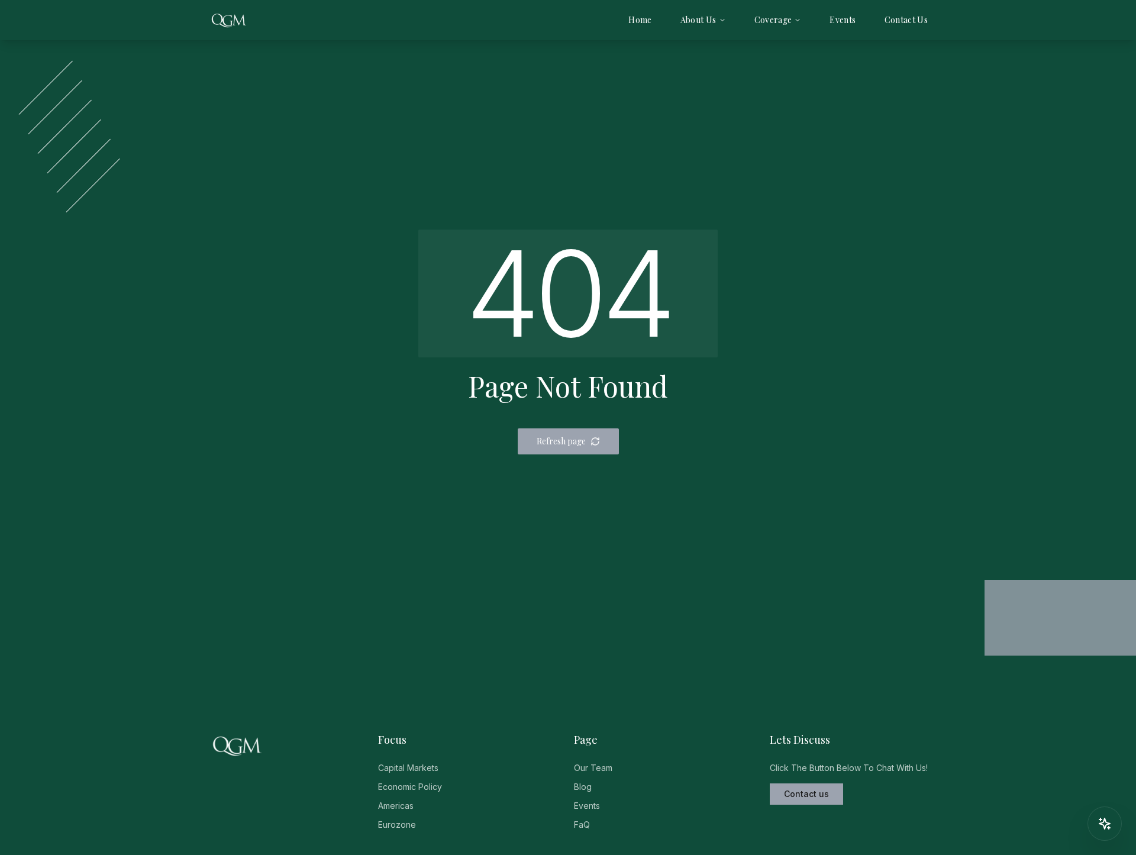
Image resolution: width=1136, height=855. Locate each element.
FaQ (582, 824)
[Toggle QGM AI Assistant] (1104, 823)
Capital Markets (408, 768)
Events (843, 19)
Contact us (806, 794)
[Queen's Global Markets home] (229, 20)
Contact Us (906, 19)
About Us (698, 19)
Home (639, 19)
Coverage (773, 19)
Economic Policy (410, 787)
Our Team (593, 768)
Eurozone (397, 824)
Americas (396, 806)
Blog (583, 787)
